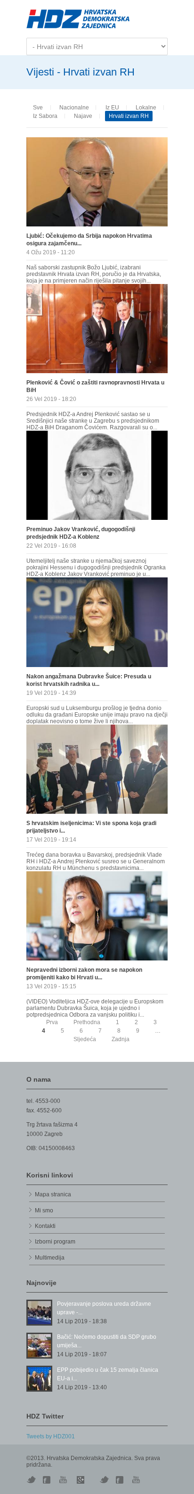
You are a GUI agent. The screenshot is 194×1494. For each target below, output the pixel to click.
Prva (52, 1022)
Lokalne (146, 107)
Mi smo (44, 1210)
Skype (80, 1480)
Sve (38, 107)
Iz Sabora (45, 116)
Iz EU (112, 107)
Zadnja (120, 1039)
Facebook (120, 1480)
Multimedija (50, 1257)
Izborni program (55, 1241)
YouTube (64, 1480)
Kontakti (45, 1226)
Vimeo (104, 1480)
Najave (83, 116)
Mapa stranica (53, 1194)
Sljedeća (84, 1039)
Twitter (31, 1480)
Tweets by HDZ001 (50, 1436)
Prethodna (86, 1022)
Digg (47, 1480)
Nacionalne (74, 107)
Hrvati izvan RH (129, 116)
